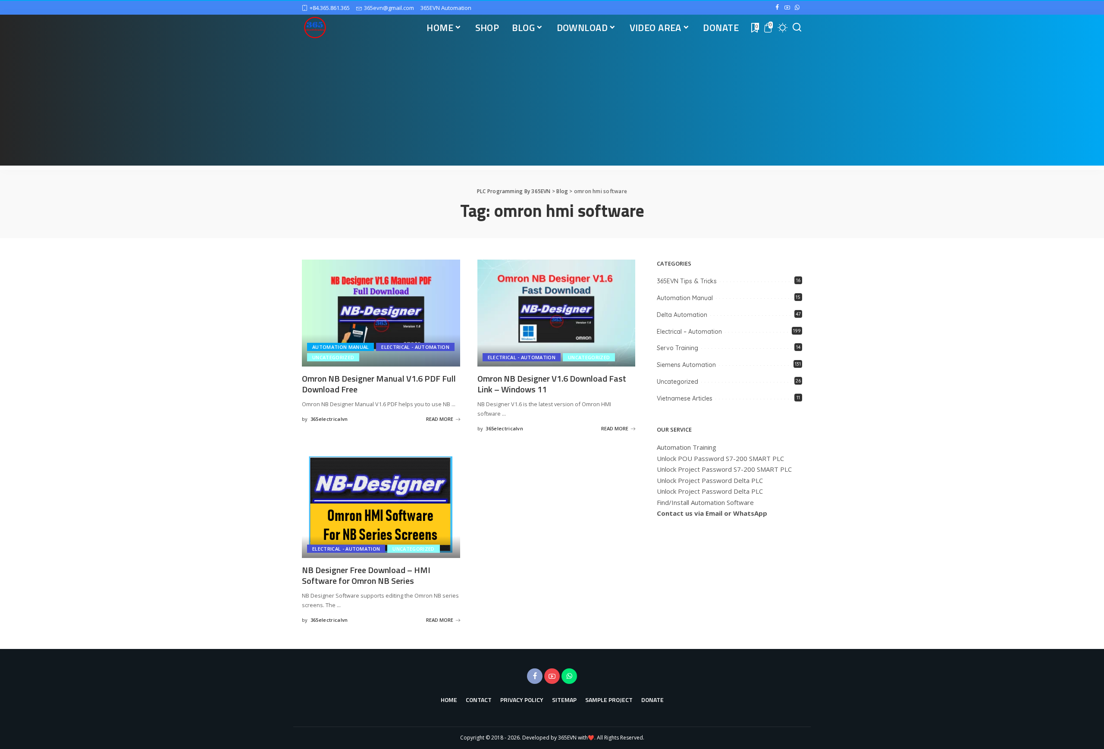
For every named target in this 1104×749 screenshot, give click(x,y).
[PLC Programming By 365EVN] (315, 28)
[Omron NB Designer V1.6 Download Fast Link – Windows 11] (556, 313)
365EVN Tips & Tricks (687, 281)
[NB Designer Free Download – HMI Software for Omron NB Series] (381, 504)
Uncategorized (333, 357)
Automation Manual (340, 347)
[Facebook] (777, 8)
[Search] (797, 28)
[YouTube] (787, 8)
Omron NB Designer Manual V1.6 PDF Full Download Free (379, 384)
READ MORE (439, 419)
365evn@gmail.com (389, 8)
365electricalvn (329, 419)
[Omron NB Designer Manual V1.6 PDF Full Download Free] (381, 313)
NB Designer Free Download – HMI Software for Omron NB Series (366, 575)
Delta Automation (682, 315)
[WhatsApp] (797, 8)
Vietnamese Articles (684, 398)
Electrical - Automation (415, 347)
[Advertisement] (552, 105)
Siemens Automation (686, 365)
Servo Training (677, 348)
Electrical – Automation (689, 331)
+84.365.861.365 (330, 8)
